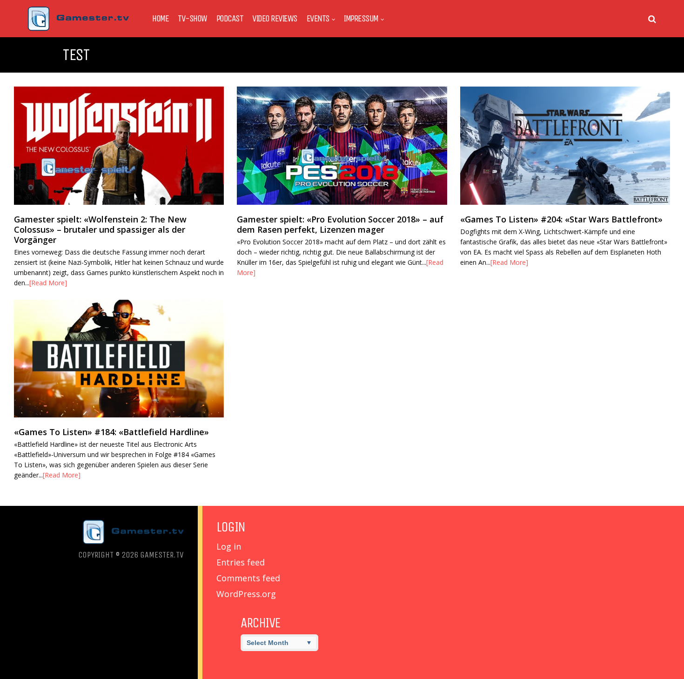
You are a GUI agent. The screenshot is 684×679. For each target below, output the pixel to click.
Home (160, 18)
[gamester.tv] (78, 29)
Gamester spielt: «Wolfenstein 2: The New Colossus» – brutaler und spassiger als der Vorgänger (100, 229)
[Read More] (48, 282)
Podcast (229, 18)
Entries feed (240, 562)
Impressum (361, 18)
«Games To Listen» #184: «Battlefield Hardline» (111, 431)
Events (318, 18)
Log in (228, 546)
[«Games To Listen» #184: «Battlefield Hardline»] (119, 359)
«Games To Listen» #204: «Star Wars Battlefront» (561, 219)
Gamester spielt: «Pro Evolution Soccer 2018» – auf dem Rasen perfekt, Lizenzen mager (340, 224)
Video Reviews (274, 18)
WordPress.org (246, 593)
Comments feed (248, 578)
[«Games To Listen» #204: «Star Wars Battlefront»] (565, 146)
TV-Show (192, 18)
